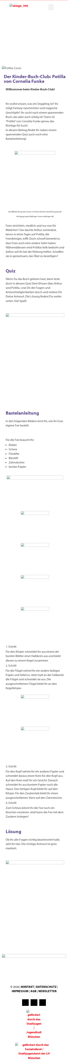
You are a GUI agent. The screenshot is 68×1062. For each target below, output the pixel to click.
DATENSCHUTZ (46, 987)
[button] (51, 7)
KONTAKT (27, 987)
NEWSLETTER (47, 991)
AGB (33, 991)
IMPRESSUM (20, 991)
